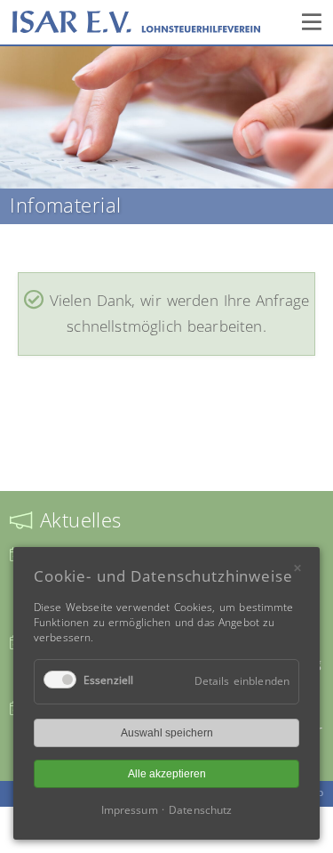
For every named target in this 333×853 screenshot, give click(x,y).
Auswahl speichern (167, 733)
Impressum (129, 809)
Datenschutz (200, 809)
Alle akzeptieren (167, 774)
